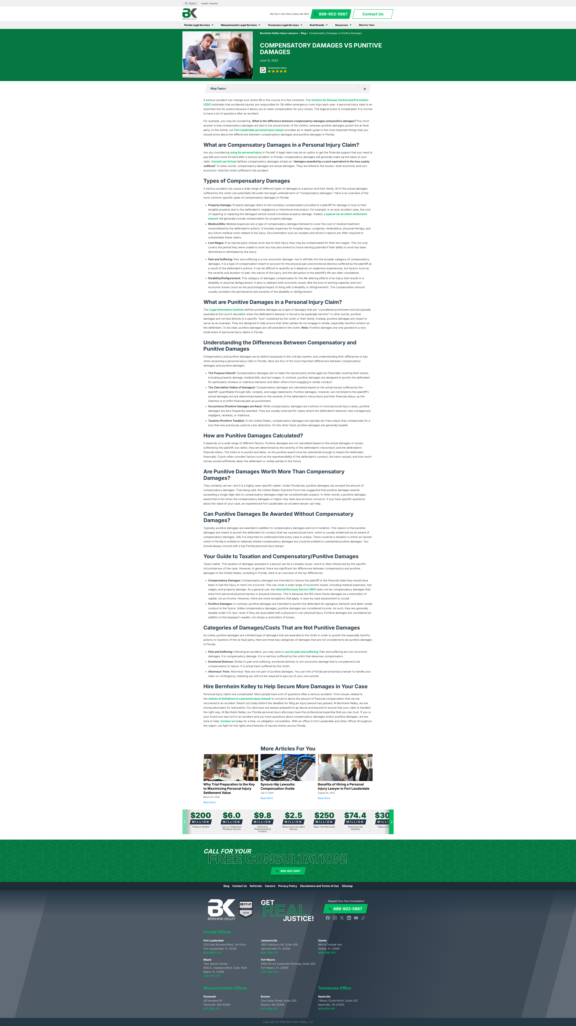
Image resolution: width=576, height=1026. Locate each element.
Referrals (256, 886)
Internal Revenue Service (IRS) (296, 589)
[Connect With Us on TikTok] (363, 918)
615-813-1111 (326, 1008)
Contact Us (239, 886)
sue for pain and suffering (301, 651)
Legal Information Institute (226, 309)
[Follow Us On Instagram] (335, 918)
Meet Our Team (366, 25)
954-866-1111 (212, 952)
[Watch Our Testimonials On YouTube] (356, 918)
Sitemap (347, 886)
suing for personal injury (246, 152)
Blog (303, 33)
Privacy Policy (287, 886)
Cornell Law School (224, 161)
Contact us (227, 721)
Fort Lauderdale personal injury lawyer (259, 130)
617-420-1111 (211, 1008)
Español (214, 3)
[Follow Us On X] (342, 918)
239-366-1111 (270, 971)
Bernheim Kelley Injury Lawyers (279, 33)
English (204, 3)
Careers (270, 886)
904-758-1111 (269, 952)
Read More (230, 802)
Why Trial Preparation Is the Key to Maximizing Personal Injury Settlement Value (229, 788)
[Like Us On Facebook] (328, 918)
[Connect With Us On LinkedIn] (349, 918)
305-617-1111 (211, 975)
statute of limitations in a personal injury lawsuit (239, 698)
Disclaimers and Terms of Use (319, 886)
